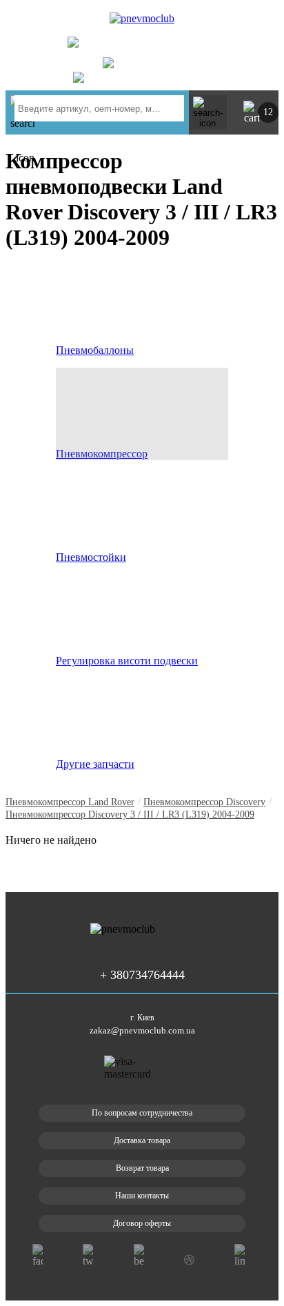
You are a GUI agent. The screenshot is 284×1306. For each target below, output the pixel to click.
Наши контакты (142, 1195)
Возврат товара (142, 1168)
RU (257, 22)
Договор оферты (142, 1223)
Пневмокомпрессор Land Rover (70, 802)
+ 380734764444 (167, 46)
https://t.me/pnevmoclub (158, 77)
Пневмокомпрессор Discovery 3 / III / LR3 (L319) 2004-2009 (130, 814)
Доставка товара (142, 1140)
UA (235, 22)
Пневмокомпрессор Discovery (204, 802)
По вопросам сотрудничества (142, 1113)
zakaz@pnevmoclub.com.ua (142, 1030)
